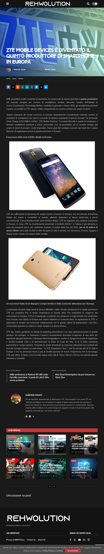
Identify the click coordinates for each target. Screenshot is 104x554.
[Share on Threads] (41, 87)
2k (55, 452)
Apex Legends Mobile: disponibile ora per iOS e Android (19, 470)
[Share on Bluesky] (46, 87)
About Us (41, 540)
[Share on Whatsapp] (22, 87)
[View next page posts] (54, 486)
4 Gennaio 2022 (46, 475)
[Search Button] (88, 4)
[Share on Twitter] (13, 87)
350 (24, 475)
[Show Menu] (7, 4)
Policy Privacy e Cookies (53, 551)
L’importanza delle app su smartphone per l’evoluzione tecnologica (19, 445)
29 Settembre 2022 (79, 452)
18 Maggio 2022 (14, 475)
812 (24, 452)
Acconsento (73, 551)
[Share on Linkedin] (27, 87)
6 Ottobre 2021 (78, 475)
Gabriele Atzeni (20, 69)
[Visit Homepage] (47, 3)
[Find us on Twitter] (75, 539)
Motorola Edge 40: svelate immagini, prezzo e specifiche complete (52, 446)
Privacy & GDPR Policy (15, 540)
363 (56, 475)
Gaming (75, 437)
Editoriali (12, 437)
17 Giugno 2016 (36, 69)
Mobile (47, 69)
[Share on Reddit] (18, 87)
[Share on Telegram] (36, 87)
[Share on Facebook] (8, 87)
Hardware (44, 461)
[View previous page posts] (50, 486)
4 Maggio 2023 (46, 452)
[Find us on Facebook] (70, 540)
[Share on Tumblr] (32, 87)
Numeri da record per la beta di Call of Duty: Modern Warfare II (82, 446)
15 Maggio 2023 (14, 452)
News (53, 69)
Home (8, 79)
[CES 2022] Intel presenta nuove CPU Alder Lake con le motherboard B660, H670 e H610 (52, 469)
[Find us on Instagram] (84, 540)
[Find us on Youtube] (79, 540)
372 (90, 452)
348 (87, 475)
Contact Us (31, 540)
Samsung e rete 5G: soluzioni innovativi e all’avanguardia (82, 470)
